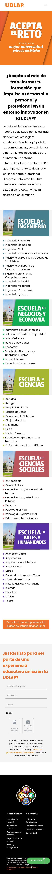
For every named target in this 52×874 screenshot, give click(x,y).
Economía (11, 347)
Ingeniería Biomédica (18, 245)
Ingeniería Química (16, 294)
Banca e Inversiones (17, 342)
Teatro (9, 601)
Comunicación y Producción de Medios (24, 491)
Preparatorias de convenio (14, 839)
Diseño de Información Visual (22, 575)
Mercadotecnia (14, 359)
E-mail (10, 704)
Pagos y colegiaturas (12, 846)
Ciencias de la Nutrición (19, 416)
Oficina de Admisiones (31, 820)
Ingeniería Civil (14, 249)
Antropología (13, 481)
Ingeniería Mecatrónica (19, 290)
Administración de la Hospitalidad (25, 334)
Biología (10, 403)
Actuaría (10, 399)
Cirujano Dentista (15, 420)
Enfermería (11, 424)
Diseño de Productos (17, 579)
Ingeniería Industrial (17, 281)
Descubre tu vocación (12, 820)
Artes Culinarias (14, 338)
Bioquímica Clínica (16, 407)
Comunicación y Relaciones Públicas (22, 499)
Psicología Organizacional (21, 514)
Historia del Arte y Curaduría (22, 583)
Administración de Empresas (22, 330)
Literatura (11, 592)
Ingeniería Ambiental (17, 240)
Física (8, 429)
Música (9, 596)
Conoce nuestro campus (14, 833)
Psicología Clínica (16, 509)
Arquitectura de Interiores (20, 562)
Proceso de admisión (12, 827)
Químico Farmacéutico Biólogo (24, 445)
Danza (9, 571)
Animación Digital (15, 554)
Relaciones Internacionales (21, 518)
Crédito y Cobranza (35, 829)
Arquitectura (13, 558)
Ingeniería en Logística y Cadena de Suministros (26, 259)
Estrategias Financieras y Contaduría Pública (20, 353)
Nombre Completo (16, 686)
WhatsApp (12, 695)
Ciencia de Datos (15, 412)
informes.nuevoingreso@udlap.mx (19, 867)
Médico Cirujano (15, 433)
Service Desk (31, 833)
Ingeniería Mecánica (17, 286)
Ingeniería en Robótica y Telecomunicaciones (19, 267)
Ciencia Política (14, 485)
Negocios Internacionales (20, 363)
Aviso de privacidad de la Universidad (24, 751)
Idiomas (10, 588)
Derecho (10, 505)
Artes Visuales (13, 566)
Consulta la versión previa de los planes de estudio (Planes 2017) (26, 624)
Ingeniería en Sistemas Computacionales (18, 275)
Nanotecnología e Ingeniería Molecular (22, 439)
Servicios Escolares (34, 825)
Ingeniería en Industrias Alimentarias (27, 253)
